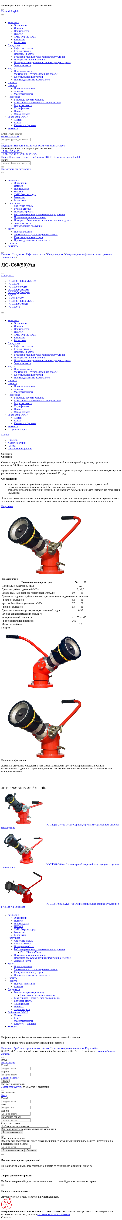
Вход (4, 1095)
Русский (5, 11)
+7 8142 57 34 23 (10, 136)
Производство (21, 31)
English (15, 11)
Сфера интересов (10, 1123)
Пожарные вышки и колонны (30, 59)
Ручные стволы (22, 51)
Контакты (13, 128)
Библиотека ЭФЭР (18, 116)
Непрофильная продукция (28, 226)
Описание (13, 440)
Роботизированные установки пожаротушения (39, 56)
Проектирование (23, 71)
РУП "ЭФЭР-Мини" (31, 952)
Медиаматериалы (23, 94)
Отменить (31, 1150)
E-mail (4, 1065)
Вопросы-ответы (23, 105)
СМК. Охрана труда (25, 36)
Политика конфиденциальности (67, 1048)
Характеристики (17, 442)
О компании (20, 25)
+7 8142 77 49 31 (29, 154)
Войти (5, 1081)
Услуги (11, 68)
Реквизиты (20, 42)
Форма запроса (22, 114)
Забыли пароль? (10, 1077)
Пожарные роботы (24, 53)
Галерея (12, 445)
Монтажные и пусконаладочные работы (36, 74)
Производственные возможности (32, 79)
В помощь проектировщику (29, 99)
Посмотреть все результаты (16, 169)
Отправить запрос (55, 145)
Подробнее (7, 506)
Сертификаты (21, 108)
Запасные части (22, 65)
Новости (12, 85)
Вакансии (19, 39)
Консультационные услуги (28, 76)
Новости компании (24, 88)
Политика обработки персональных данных (25, 1048)
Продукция (14, 45)
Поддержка (14, 96)
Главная (5, 254)
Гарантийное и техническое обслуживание (37, 102)
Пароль (5, 1071)
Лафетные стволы (23, 48)
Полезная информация (20, 448)
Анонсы (18, 91)
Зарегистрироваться (12, 1132)
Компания (13, 22)
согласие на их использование (53, 1214)
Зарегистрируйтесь (11, 1086)
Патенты (19, 111)
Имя (3, 1104)
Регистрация (8, 1062)
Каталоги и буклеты (25, 125)
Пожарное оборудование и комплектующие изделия (42, 62)
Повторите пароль (11, 1117)
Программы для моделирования (37, 995)
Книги (17, 122)
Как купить (7, 275)
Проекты (12, 82)
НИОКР (18, 33)
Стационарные (55, 254)
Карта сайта (91, 1048)
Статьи (18, 119)
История (18, 28)
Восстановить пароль (13, 1150)
